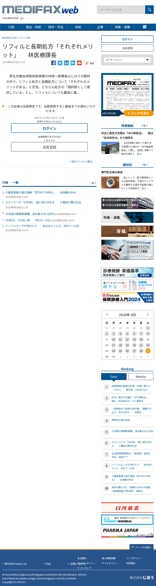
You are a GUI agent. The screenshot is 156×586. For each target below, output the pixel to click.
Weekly (141, 376)
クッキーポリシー (86, 563)
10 (113, 339)
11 (120, 339)
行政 (28, 37)
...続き (138, 153)
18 (120, 345)
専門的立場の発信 (112, 172)
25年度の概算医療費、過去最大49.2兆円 (29, 214)
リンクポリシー (134, 558)
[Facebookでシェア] (53, 62)
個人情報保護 (108, 558)
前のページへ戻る (82, 161)
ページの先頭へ (144, 547)
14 (141, 339)
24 (113, 350)
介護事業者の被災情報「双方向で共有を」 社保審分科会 (40, 192)
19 (127, 345)
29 (148, 350)
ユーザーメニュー (114, 59)
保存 (92, 63)
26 (127, 350)
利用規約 (130, 563)
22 (148, 345)
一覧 (92, 182)
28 (141, 350)
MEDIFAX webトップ (12, 37)
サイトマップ (84, 568)
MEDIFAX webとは (15, 564)
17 (113, 345)
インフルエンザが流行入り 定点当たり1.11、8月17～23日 (42, 226)
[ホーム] (40, 11)
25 (120, 350)
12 (127, 339)
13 (134, 339)
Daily (113, 376)
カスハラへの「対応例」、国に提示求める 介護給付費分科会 (43, 202)
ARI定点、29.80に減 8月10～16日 (28, 220)
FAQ (48, 564)
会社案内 (82, 558)
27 (134, 350)
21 (141, 345)
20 (134, 345)
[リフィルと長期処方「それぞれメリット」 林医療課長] (73, 62)
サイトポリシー (110, 563)
